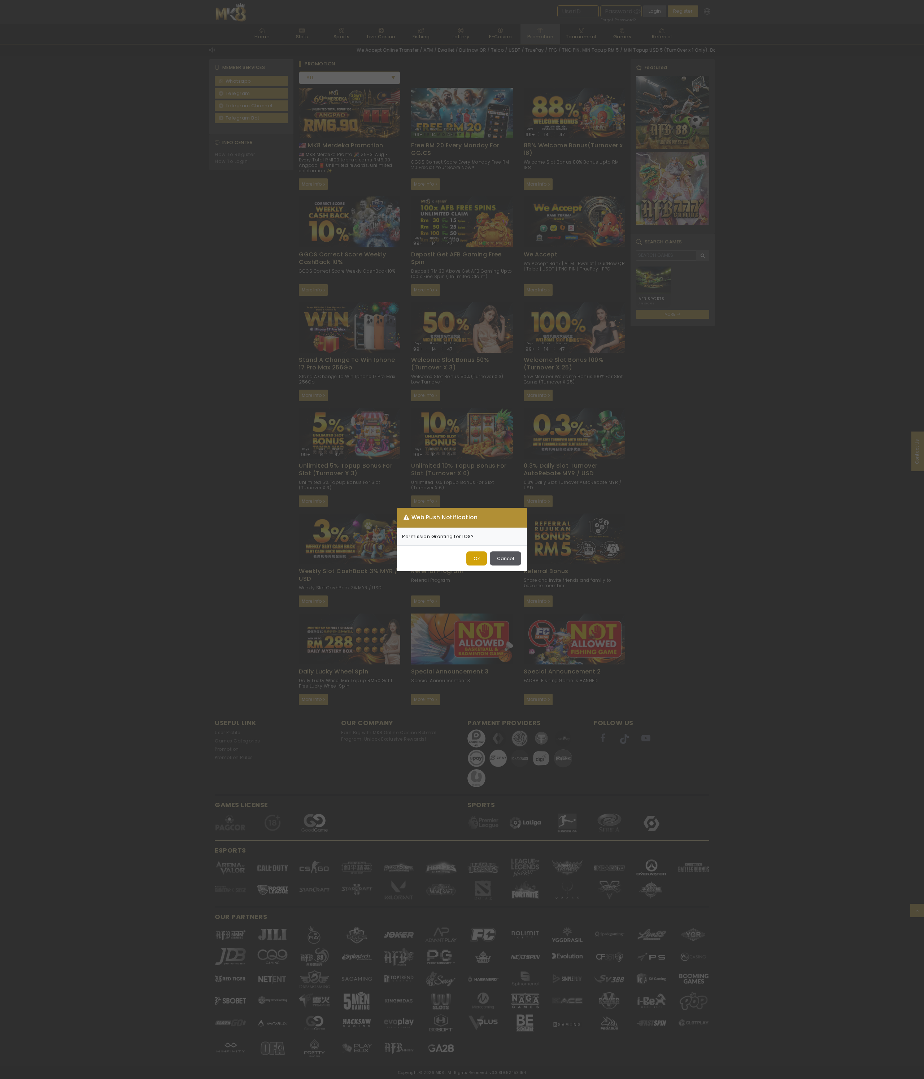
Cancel (505, 558)
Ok (477, 558)
